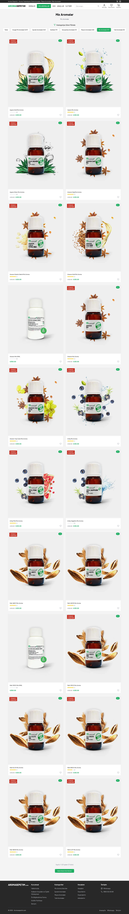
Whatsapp (106, 888)
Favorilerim (81, 892)
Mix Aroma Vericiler (61, 888)
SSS (54, 6)
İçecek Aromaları (60, 892)
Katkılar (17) (53, 30)
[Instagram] (120, 1)
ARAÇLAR (60, 6)
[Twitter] (117, 1)
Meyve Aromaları (60, 895)
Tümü (6, 30)
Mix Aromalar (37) (104, 30)
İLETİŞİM (69, 6)
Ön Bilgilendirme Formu (39, 897)
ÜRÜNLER (32, 6)
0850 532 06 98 (108, 892)
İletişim (33, 904)
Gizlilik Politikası (36, 900)
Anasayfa (102, 910)
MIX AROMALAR (43, 6)
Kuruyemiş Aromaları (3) (69, 30)
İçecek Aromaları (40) (39, 30)
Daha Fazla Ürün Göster (64, 871)
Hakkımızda (35, 888)
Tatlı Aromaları (59, 898)
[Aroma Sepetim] (16, 6)
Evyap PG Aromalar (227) (20, 30)
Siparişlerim (82, 895)
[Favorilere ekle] (61, 115)
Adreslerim (81, 898)
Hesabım (81, 888)
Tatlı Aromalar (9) (119, 30)
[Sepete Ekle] (35, 319)
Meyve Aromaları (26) (87, 30)
